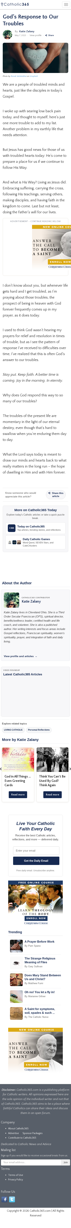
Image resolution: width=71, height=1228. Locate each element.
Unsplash (34, 76)
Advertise (13, 1133)
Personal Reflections (39, 730)
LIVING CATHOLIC (13, 730)
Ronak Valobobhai (18, 76)
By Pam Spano (33, 945)
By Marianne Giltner (35, 996)
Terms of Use (15, 1175)
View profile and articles (20, 656)
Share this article (57, 495)
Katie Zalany (26, 31)
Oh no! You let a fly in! (40, 992)
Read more (18, 794)
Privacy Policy (15, 1179)
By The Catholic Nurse (36, 1017)
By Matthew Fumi (34, 983)
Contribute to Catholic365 (22, 1137)
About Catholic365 (18, 1128)
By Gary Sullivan (33, 966)
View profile (36, 35)
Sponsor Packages (33, 1133)
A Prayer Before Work (39, 941)
